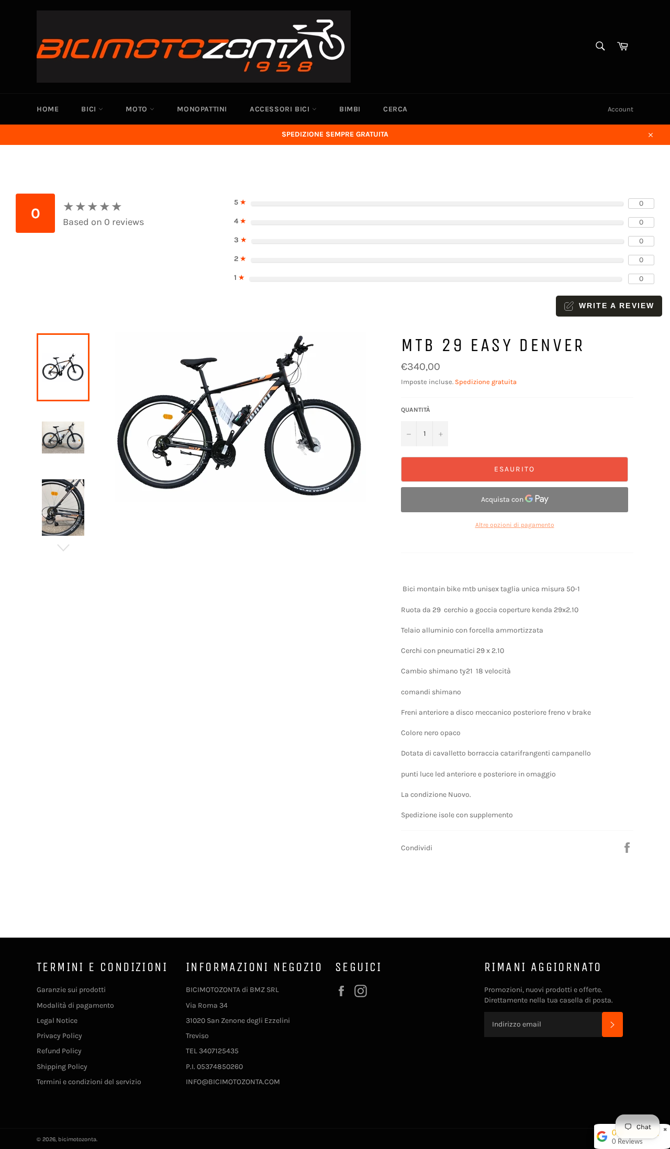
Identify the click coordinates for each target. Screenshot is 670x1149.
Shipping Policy (62, 1066)
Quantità (415, 409)
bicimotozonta (77, 1139)
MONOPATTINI (202, 109)
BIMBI (350, 109)
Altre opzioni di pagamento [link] (514, 524)
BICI (89, 109)
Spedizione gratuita (486, 382)
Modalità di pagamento (75, 1005)
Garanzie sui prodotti (71, 989)
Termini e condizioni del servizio (89, 1081)
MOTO (138, 109)
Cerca (395, 109)
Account (620, 109)
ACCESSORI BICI (281, 109)
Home (48, 109)
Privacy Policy (59, 1035)
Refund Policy (59, 1050)
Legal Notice (57, 1020)
